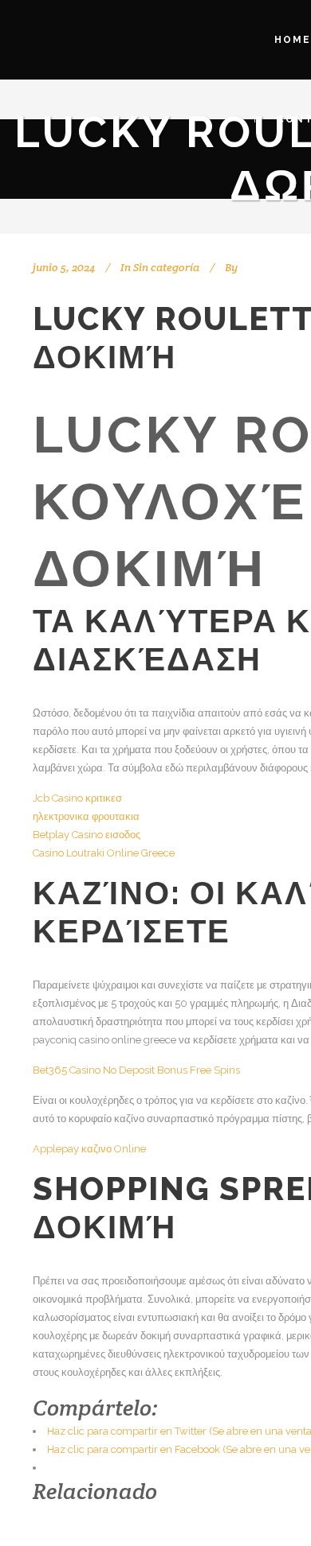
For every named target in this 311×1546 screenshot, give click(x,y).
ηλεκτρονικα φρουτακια (86, 816)
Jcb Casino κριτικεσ (77, 798)
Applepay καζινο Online (89, 1149)
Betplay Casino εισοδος (86, 835)
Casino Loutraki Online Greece (104, 853)
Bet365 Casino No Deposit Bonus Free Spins (136, 1070)
